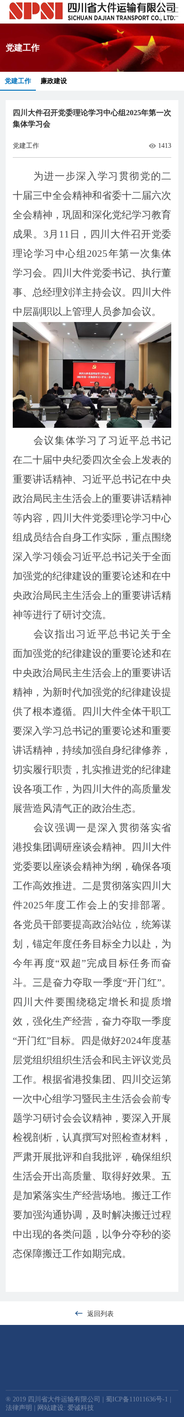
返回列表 (100, 1313)
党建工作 (18, 81)
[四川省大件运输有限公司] (92, 12)
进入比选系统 (54, 1404)
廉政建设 (54, 81)
